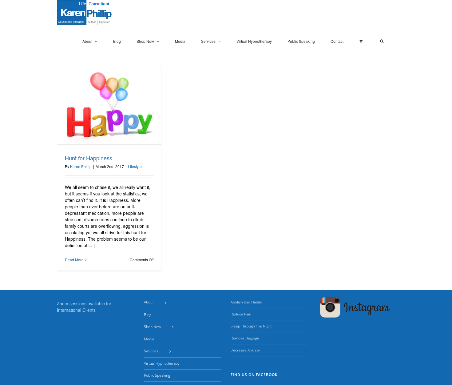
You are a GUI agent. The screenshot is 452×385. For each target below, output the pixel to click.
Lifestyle (135, 166)
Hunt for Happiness (88, 158)
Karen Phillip (81, 166)
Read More (74, 259)
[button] (381, 41)
